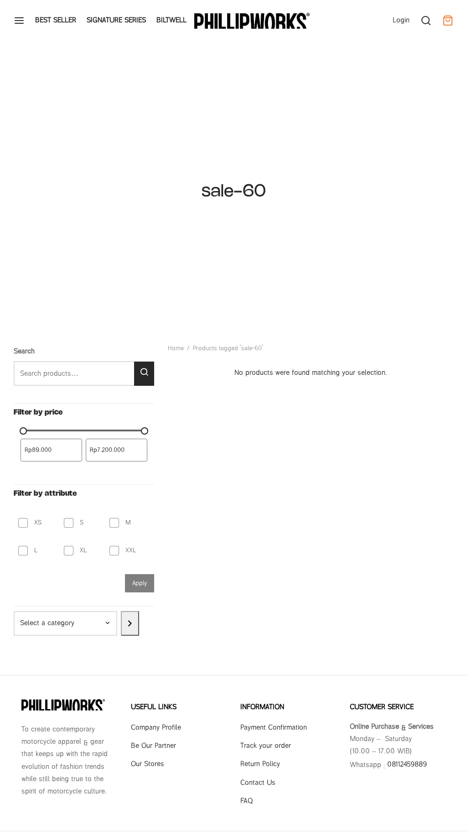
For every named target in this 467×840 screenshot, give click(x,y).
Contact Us (257, 782)
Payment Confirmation (273, 727)
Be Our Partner (153, 745)
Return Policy (260, 764)
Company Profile (156, 727)
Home (176, 348)
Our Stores (147, 764)
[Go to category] (130, 623)
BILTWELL (171, 20)
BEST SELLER (55, 20)
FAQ (246, 801)
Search (24, 351)
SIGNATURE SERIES (116, 20)
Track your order (265, 745)
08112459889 (407, 764)
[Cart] (447, 20)
